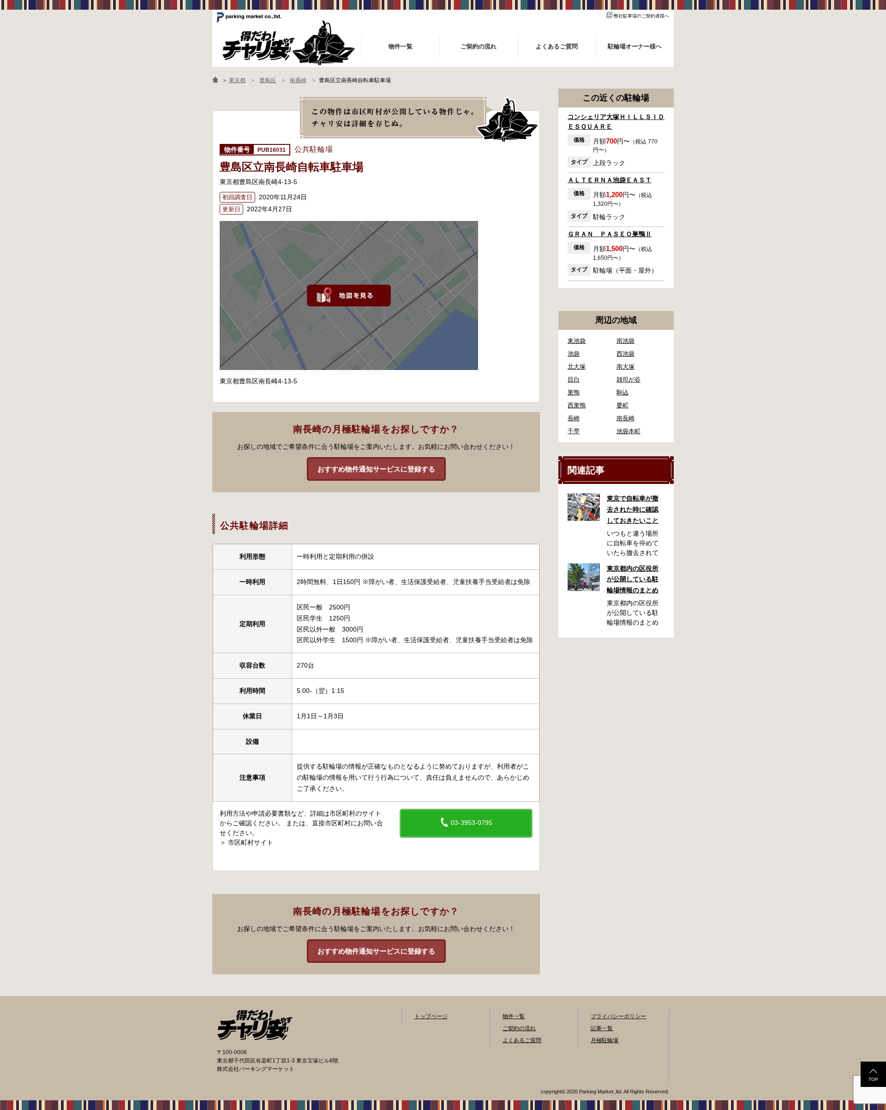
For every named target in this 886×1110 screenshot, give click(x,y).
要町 (623, 405)
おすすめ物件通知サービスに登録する (376, 469)
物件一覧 (514, 1016)
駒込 (623, 392)
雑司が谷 (629, 379)
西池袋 (626, 353)
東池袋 (577, 340)
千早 (574, 431)
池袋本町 (629, 431)
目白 (574, 379)
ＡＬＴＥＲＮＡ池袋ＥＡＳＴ (610, 180)
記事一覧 (602, 1028)
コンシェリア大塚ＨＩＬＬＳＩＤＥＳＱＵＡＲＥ (616, 121)
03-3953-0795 (470, 822)
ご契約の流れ (519, 1028)
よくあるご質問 (522, 1040)
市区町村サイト (250, 842)
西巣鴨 (577, 405)
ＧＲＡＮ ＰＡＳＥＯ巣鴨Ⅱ (610, 234)
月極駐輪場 (604, 1040)
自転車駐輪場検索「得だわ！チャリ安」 (255, 1025)
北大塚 (577, 366)
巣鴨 (574, 392)
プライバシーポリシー (618, 1016)
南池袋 (626, 340)
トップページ (431, 1016)
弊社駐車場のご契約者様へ (641, 15)
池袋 (574, 353)
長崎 (574, 418)
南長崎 (626, 418)
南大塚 (626, 366)
